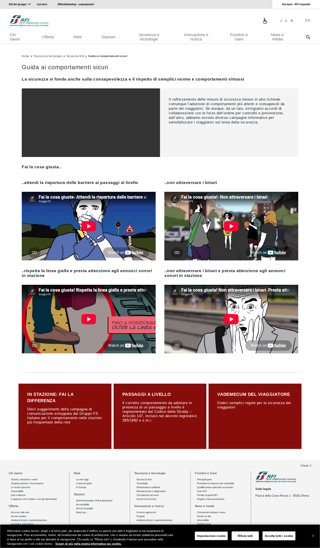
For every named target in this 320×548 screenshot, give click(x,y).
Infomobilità (203, 520)
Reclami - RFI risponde (296, 4)
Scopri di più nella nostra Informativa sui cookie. (88, 543)
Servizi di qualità (84, 508)
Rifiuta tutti (245, 536)
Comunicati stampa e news (211, 512)
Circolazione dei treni (147, 495)
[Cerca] (308, 37)
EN (307, 20)
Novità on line (204, 516)
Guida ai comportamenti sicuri (107, 56)
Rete (78, 37)
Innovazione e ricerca (196, 37)
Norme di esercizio (146, 499)
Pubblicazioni (204, 524)
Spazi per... (82, 512)
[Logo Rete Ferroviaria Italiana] (29, 20)
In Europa (81, 487)
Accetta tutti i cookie (279, 536)
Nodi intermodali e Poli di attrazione (94, 500)
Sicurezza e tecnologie (149, 37)
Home (25, 56)
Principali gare (204, 479)
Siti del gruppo (17, 4)
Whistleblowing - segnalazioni (76, 4)
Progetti (140, 516)
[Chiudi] (313, 536)
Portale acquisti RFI (207, 495)
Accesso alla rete (20, 512)
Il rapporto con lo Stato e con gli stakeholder (34, 499)
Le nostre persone (20, 487)
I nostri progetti (84, 483)
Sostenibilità (17, 491)
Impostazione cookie (211, 536)
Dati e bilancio (18, 495)
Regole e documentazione (210, 499)
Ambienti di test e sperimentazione (29, 520)
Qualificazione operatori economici (215, 487)
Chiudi (304, 465)
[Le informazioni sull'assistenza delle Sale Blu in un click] (265, 20)
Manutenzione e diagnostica (151, 491)
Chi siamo (15, 37)
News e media (277, 37)
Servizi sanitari (18, 516)
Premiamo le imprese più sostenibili (215, 483)
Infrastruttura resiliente (148, 487)
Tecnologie (142, 483)
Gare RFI (202, 491)
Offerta (48, 37)
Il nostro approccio (146, 512)
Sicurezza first (75, 56)
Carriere (42, 4)
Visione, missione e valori (24, 479)
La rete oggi (82, 479)
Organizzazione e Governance (27, 483)
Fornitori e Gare (239, 37)
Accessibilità (82, 504)
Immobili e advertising (22, 524)
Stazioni (108, 37)
